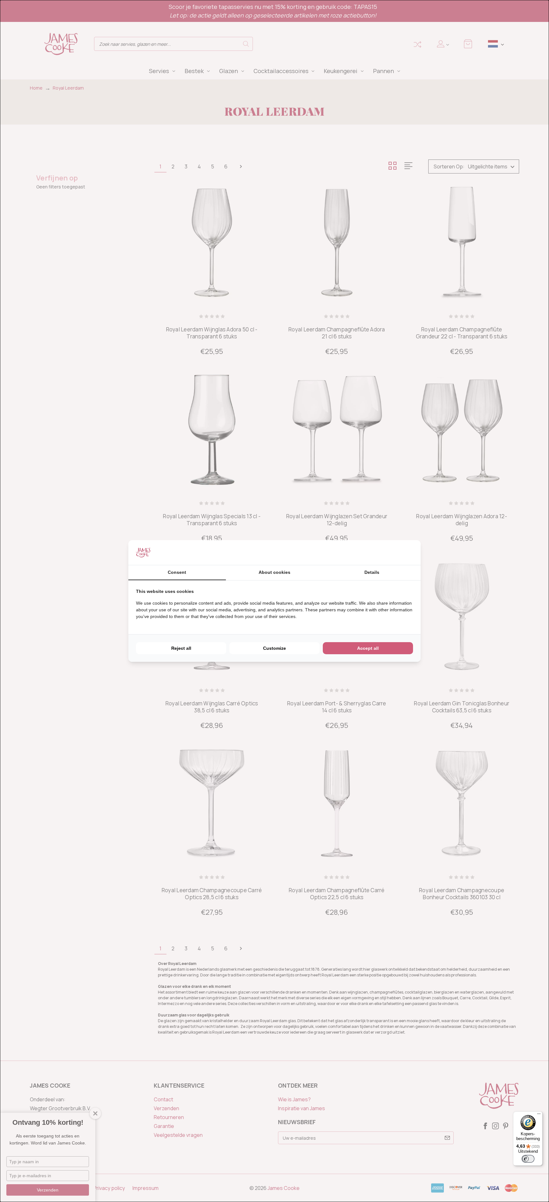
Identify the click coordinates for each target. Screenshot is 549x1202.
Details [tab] (371, 572)
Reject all (181, 648)
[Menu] (539, 1115)
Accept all (368, 648)
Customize (274, 648)
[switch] (528, 1159)
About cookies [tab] (274, 572)
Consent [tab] (177, 572)
